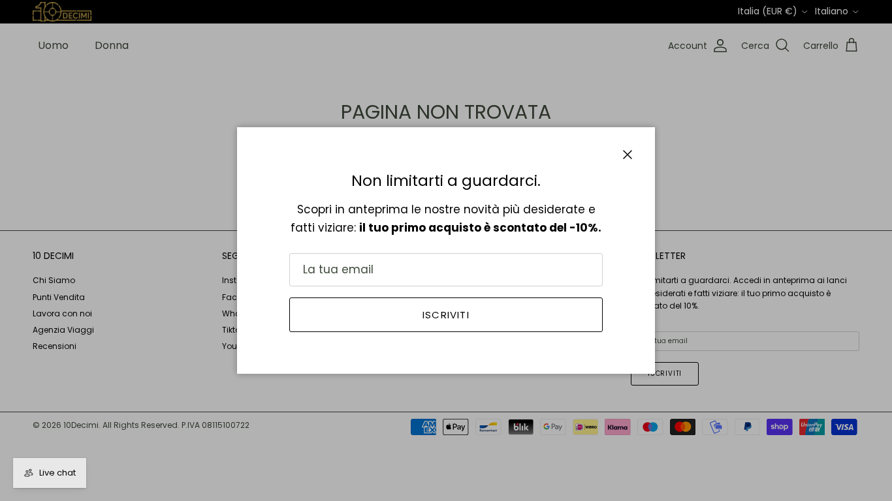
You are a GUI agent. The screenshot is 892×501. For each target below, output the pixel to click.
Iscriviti (446, 315)
